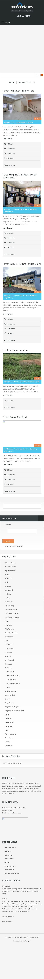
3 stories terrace (10, 567)
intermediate (9, 637)
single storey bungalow (12, 707)
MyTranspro (26, 941)
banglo (7, 574)
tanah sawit (9, 726)
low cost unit (9, 648)
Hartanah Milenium (10, 848)
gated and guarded (11, 633)
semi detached (10, 695)
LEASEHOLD (9, 644)
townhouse (8, 746)
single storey (9, 703)
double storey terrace (12, 617)
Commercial (9, 590)
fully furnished (10, 629)
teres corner (9, 738)
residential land (10, 691)
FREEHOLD (8, 625)
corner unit (8, 602)
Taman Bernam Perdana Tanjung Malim (22, 264)
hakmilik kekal (9, 870)
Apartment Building (13, 676)
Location (8, 525)
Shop (8, 598)
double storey (9, 606)
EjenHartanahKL (9, 859)
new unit (8, 656)
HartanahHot (8, 855)
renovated (8, 664)
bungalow (8, 586)
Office (9, 594)
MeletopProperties (10, 866)
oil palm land (9, 660)
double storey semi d (12, 613)
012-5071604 (24, 15)
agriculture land (10, 571)
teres (6, 730)
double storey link (11, 609)
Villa (8, 687)
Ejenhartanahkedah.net (11, 873)
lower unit (8, 652)
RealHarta (7, 862)
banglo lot (8, 578)
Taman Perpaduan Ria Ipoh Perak (19, 90)
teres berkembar (10, 734)
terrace (7, 742)
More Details (8, 139)
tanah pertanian (10, 722)
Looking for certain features (13, 546)
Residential (8, 668)
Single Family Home (13, 683)
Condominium (11, 679)
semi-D (7, 699)
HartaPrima (7, 851)
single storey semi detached (14, 711)
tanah (7, 714)
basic (6, 582)
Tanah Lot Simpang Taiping (16, 350)
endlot (7, 621)
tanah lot (8, 718)
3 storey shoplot (10, 563)
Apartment (10, 672)
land (6, 641)
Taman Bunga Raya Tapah (15, 417)
